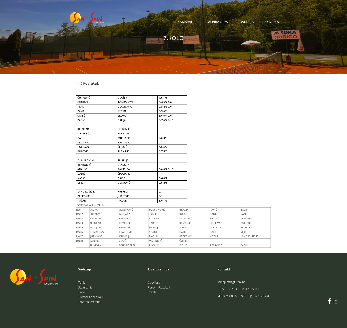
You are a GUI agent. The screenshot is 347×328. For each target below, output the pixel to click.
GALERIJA (246, 21)
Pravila (209, 32)
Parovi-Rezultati (216, 25)
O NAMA (272, 21)
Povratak (91, 83)
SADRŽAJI (185, 21)
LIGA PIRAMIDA (216, 21)
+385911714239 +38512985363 (238, 289)
